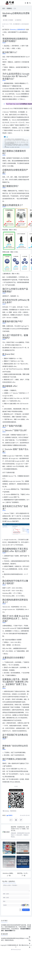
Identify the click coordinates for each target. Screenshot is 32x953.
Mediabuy (6, 811)
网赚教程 (9, 8)
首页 (3, 8)
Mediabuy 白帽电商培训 (17, 29)
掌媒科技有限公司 (13, 945)
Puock (19, 949)
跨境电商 (14, 811)
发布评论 (26, 910)
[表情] (20, 910)
